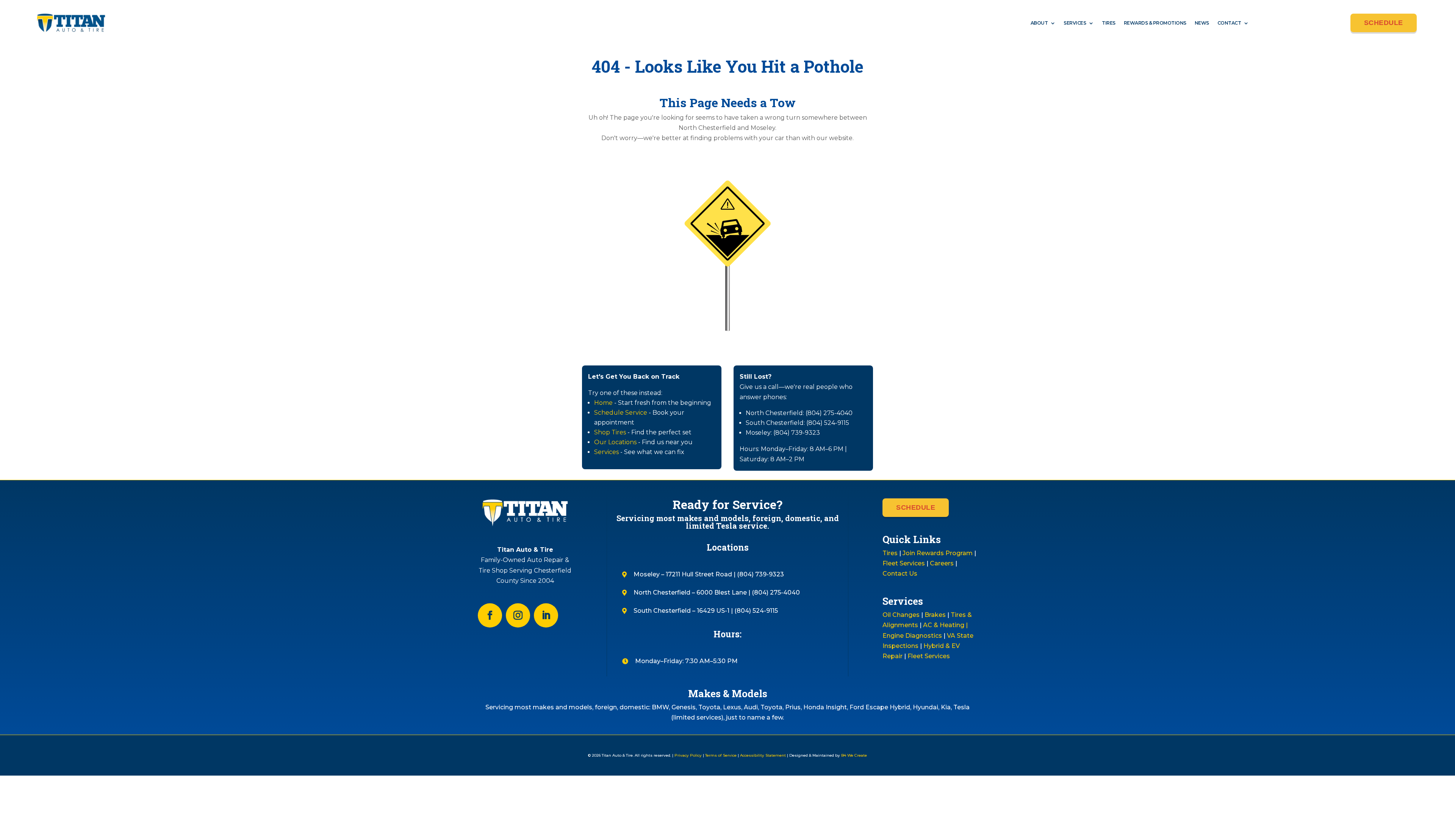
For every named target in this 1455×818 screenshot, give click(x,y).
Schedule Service (620, 412)
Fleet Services (903, 563)
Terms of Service (721, 755)
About (1039, 23)
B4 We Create (853, 755)
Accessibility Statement (763, 755)
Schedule (1383, 23)
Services (1075, 23)
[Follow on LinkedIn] (546, 615)
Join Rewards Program (938, 553)
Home (603, 402)
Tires (1109, 23)
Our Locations (615, 442)
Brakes (935, 614)
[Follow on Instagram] (518, 615)
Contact (1229, 23)
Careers (942, 563)
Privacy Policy (688, 755)
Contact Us (899, 573)
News (1202, 23)
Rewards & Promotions (1155, 23)
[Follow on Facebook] (490, 615)
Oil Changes (901, 614)
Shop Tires (610, 432)
